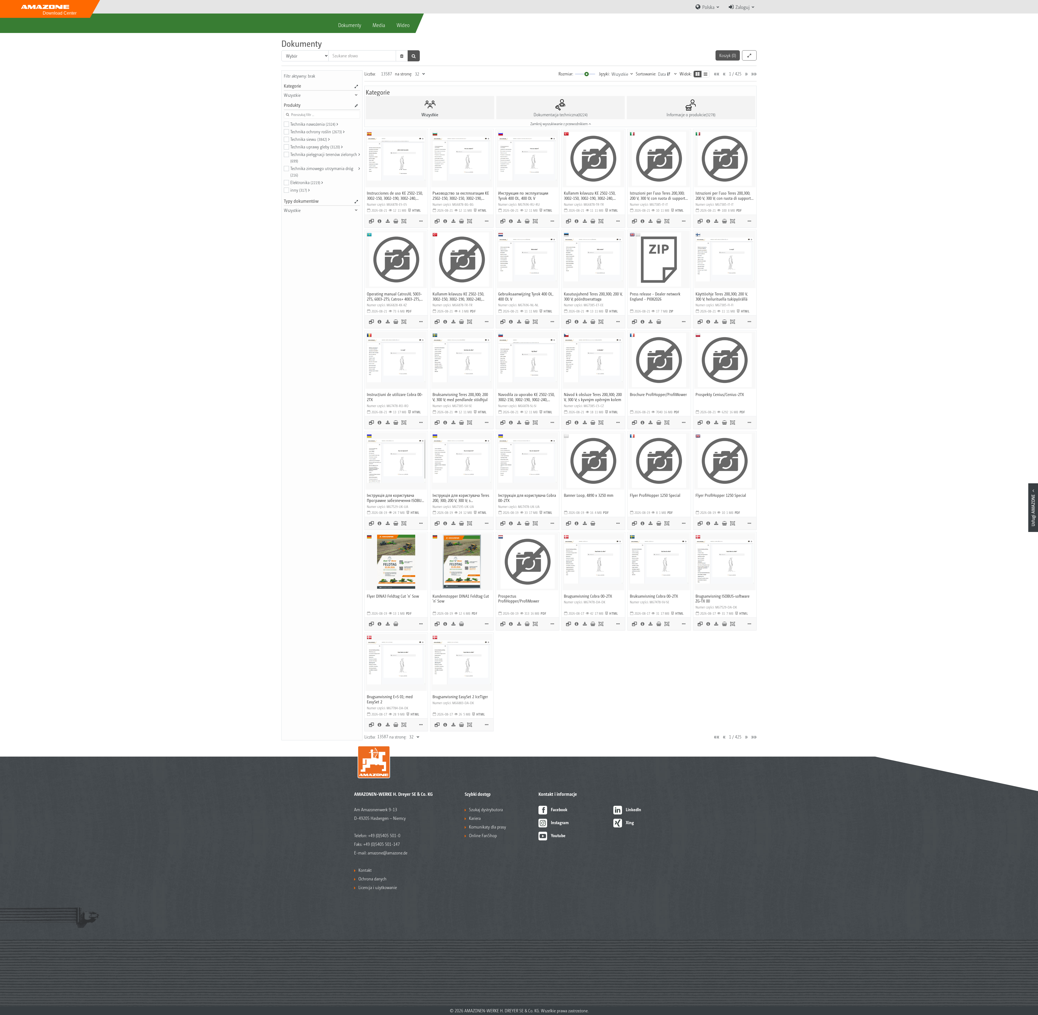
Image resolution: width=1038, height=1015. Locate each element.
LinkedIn (633, 809)
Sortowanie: (646, 73)
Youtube (558, 835)
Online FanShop (483, 835)
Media (378, 25)
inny (298, 190)
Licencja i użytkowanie (377, 887)
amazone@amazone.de (387, 853)
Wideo (403, 25)
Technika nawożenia (312, 124)
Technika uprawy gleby (315, 146)
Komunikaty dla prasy (487, 827)
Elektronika (305, 182)
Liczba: (369, 73)
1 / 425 (735, 73)
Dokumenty (349, 25)
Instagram (560, 822)
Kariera (475, 818)
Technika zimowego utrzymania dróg (321, 171)
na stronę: (403, 73)
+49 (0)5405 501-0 (384, 835)
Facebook (559, 809)
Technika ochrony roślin (316, 131)
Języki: (604, 73)
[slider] (586, 74)
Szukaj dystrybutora (486, 809)
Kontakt (365, 870)
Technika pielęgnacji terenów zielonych (323, 157)
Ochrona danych (372, 878)
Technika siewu (308, 139)
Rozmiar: (565, 73)
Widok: (685, 73)
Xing (630, 822)
